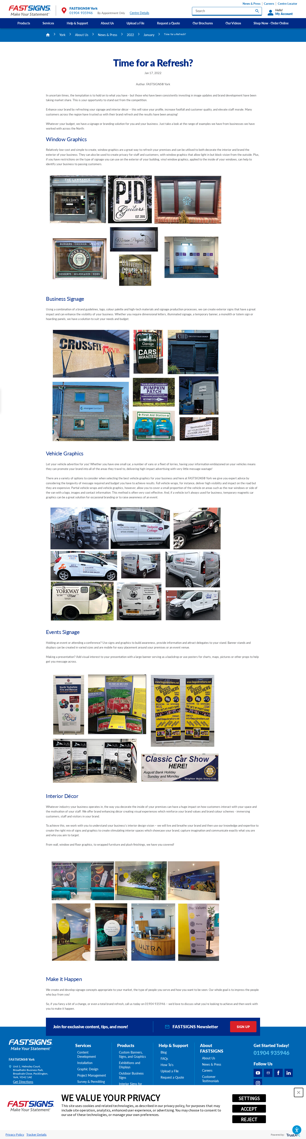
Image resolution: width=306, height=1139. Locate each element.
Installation (85, 1063)
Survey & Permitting (91, 1081)
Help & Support (77, 23)
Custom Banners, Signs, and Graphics (132, 1054)
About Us (107, 23)
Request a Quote (168, 23)
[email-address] (268, 1073)
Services (48, 23)
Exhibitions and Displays (129, 1065)
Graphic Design (87, 1069)
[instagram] (258, 1083)
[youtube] (258, 1073)
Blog (164, 1052)
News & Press (252, 3)
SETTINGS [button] (249, 1098)
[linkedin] (288, 1073)
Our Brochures (203, 23)
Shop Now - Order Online (271, 23)
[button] (296, 1129)
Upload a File (135, 23)
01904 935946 (81, 13)
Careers (269, 3)
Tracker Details (36, 1135)
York (62, 34)
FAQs (164, 1058)
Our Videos (233, 23)
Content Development (86, 1054)
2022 (130, 34)
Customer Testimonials (210, 1079)
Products (23, 23)
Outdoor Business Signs (131, 1075)
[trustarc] (292, 1134)
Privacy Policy (15, 1135)
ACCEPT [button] (249, 1109)
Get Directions (23, 1082)
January (149, 34)
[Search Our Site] (257, 11)
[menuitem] (23, 23)
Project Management (91, 1075)
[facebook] (278, 1073)
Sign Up (243, 1026)
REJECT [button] (249, 1119)
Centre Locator (287, 3)
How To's (167, 1065)
